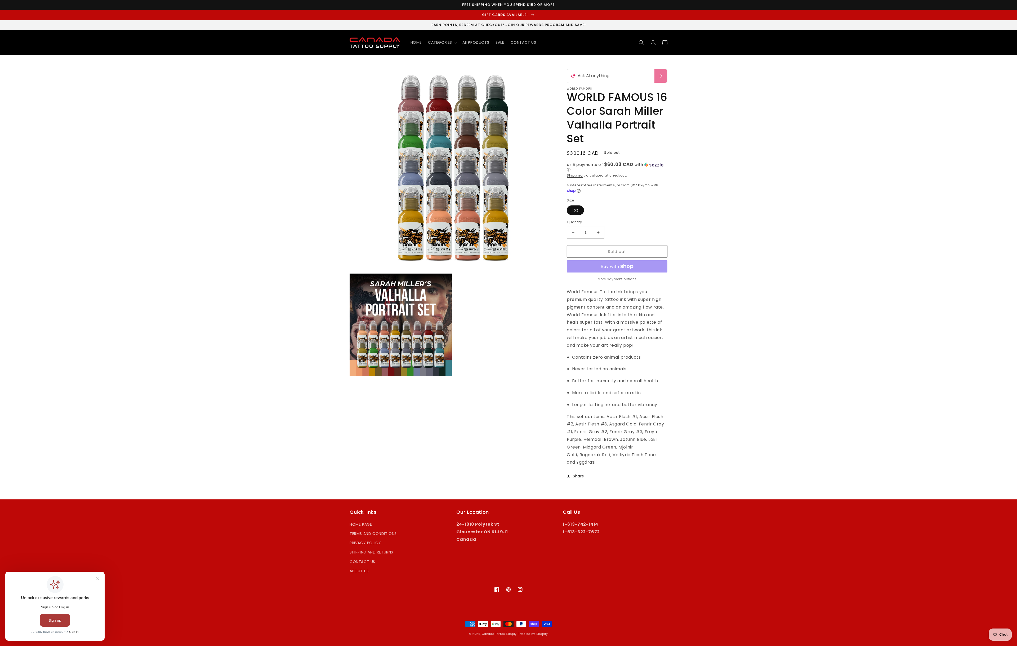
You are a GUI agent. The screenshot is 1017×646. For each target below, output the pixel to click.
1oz (575, 210)
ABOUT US (359, 571)
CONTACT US (362, 561)
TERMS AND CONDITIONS (373, 533)
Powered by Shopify (533, 634)
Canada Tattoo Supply (499, 634)
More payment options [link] (617, 279)
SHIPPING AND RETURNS (371, 552)
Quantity (574, 222)
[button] (442, 42)
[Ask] (660, 76)
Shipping (575, 175)
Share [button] (578, 476)
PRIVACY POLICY (365, 543)
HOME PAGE (361, 524)
